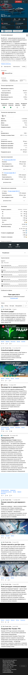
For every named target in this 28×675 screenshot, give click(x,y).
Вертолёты (13, 341)
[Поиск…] (23, 1)
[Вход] (26, 1)
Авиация (7, 341)
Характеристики (7, 66)
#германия (22, 619)
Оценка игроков (16, 66)
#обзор (12, 535)
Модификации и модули (6, 491)
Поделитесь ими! (14, 298)
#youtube (23, 341)
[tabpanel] (14, 172)
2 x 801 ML (24, 120)
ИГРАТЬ (18, 1)
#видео (2, 341)
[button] (27, 35)
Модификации (5, 252)
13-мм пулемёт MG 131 (14, 191)
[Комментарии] (6, 538)
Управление (12, 490)
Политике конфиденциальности (8, 671)
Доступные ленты (7, 169)
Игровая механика (5, 427)
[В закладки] (8, 622)
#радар (18, 341)
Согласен (23, 665)
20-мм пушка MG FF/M (9, 159)
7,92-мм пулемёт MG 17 (10, 173)
